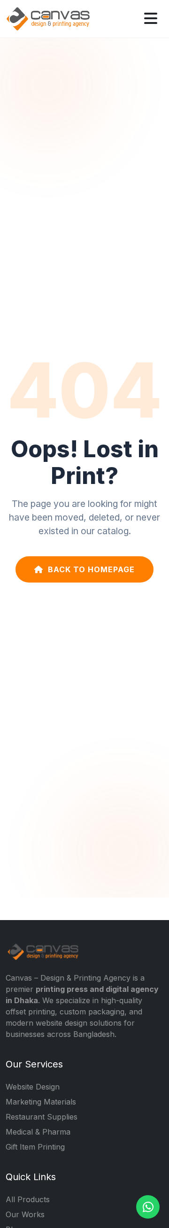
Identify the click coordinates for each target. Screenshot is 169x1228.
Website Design (33, 1086)
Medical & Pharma (38, 1131)
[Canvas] (48, 18)
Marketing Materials (41, 1101)
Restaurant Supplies (41, 1116)
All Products (28, 1199)
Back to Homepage (91, 569)
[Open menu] (150, 19)
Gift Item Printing (35, 1146)
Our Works (25, 1214)
